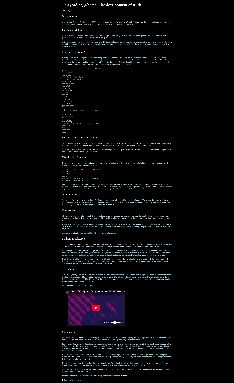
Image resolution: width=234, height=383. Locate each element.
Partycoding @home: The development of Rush (101, 5)
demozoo (124, 376)
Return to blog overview (71, 380)
